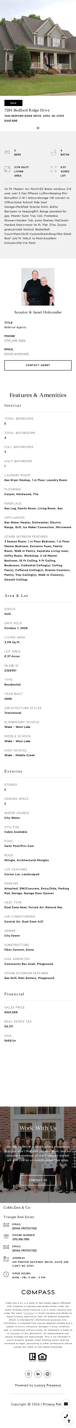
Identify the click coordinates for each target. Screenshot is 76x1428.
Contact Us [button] (38, 1180)
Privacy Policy (54, 1404)
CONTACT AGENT (38, 365)
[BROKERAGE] (47, 1374)
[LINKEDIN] (38, 1374)
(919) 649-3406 (15, 340)
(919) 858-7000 (20, 1239)
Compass (29, 1313)
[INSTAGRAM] (28, 1374)
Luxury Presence (47, 1385)
